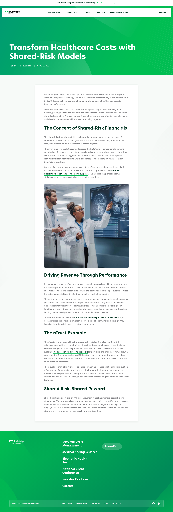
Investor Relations (75, 479)
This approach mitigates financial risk (70, 352)
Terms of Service (81, 503)
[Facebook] (153, 503)
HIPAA (106, 503)
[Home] (12, 13)
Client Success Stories (119, 13)
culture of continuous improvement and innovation (97, 318)
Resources (101, 13)
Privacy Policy (67, 503)
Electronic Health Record (74, 461)
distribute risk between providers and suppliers (66, 174)
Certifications (116, 503)
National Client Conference (73, 471)
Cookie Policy (95, 503)
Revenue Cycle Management (72, 444)
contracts (115, 171)
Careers (67, 486)
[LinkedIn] (159, 503)
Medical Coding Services (79, 452)
